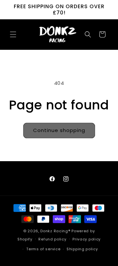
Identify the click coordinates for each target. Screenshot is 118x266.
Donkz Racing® (55, 231)
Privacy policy (86, 239)
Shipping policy (82, 249)
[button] (13, 34)
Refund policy (52, 239)
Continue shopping (59, 130)
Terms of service (43, 249)
